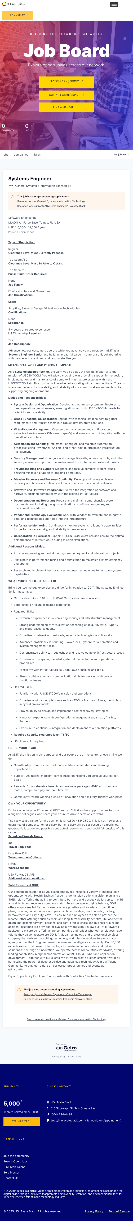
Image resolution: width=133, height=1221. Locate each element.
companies (21, 154)
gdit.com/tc (16, 969)
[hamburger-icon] (114, 4)
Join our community (64, 95)
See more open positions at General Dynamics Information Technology (66, 1019)
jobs (5, 154)
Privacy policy (58, 1056)
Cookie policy (75, 1056)
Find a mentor (63, 107)
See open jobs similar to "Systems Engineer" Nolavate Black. (51, 205)
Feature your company (66, 81)
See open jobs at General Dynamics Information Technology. (51, 201)
